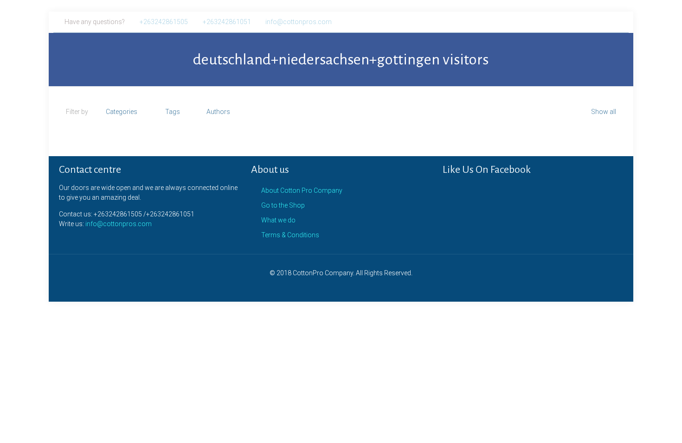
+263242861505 (164, 21)
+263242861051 (227, 21)
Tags (172, 111)
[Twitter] (593, 22)
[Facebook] (580, 22)
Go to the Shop (283, 205)
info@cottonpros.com (298, 21)
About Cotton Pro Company (301, 190)
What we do (278, 220)
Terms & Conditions (290, 235)
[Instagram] (618, 22)
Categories (121, 111)
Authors (218, 111)
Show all (603, 111)
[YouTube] (606, 22)
